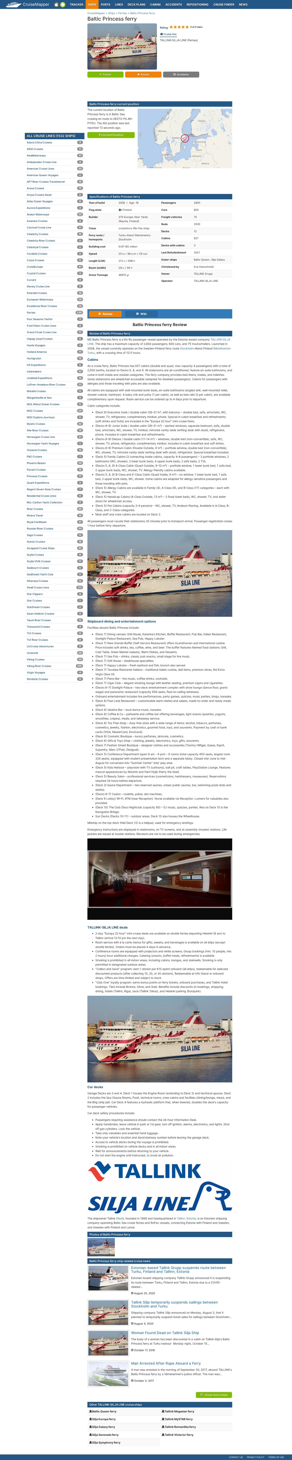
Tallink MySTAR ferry (179, 1419)
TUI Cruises (54, 633)
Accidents (173, 4)
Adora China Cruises (54, 142)
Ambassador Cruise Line (54, 162)
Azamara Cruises (54, 221)
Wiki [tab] (143, 314)
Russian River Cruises (54, 528)
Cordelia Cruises (54, 253)
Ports (105, 4)
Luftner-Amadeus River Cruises (54, 384)
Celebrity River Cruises (54, 240)
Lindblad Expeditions (54, 378)
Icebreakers (54, 371)
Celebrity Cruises (54, 234)
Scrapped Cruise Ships (54, 548)
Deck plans (136, 4)
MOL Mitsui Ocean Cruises (54, 404)
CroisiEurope (54, 266)
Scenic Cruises (54, 541)
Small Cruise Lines (54, 587)
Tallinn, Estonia (186, 1218)
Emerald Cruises (54, 292)
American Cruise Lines (54, 168)
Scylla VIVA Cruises (54, 561)
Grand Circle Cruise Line (54, 332)
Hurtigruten (54, 358)
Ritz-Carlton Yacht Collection (54, 502)
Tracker (76, 4)
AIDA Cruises (54, 149)
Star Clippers (54, 594)
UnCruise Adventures (54, 646)
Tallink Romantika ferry (180, 1426)
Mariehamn (221, 348)
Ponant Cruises (54, 469)
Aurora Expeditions (54, 207)
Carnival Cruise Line (54, 227)
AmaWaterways (54, 155)
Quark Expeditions (54, 482)
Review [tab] (106, 314)
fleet (120, 1218)
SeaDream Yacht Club (54, 574)
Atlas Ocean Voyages (54, 201)
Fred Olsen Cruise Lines (54, 325)
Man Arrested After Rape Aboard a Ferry (166, 1363)
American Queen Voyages (54, 175)
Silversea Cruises (54, 580)
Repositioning (198, 4)
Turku (91, 352)
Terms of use (276, 1457)
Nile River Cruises (54, 430)
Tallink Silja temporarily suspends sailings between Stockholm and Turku (174, 1304)
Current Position (112, 135)
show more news (215, 1395)
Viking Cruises (54, 659)
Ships (92, 4)
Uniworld (54, 652)
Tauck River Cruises (54, 620)
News (243, 4)
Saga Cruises (54, 535)
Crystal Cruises (54, 273)
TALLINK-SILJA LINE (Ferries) (179, 40)
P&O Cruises (54, 456)
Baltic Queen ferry (104, 1411)
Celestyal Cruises (54, 247)
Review (145, 74)
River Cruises (54, 508)
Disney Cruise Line (54, 286)
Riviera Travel (54, 515)
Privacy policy (255, 1457)
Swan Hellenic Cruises (54, 613)
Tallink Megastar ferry (179, 1411)
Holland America (54, 351)
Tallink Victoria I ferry (179, 1434)
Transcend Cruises (54, 626)
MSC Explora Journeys (54, 417)
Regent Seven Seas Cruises (54, 489)
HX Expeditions (54, 364)
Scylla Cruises (54, 554)
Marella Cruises (54, 391)
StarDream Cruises (54, 607)
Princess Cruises (54, 476)
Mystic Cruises (54, 423)
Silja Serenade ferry (105, 1434)
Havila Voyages (54, 345)
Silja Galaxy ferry (103, 1426)
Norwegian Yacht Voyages (54, 443)
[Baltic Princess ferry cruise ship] (122, 46)
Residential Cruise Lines (54, 495)
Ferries (54, 312)
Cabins (155, 4)
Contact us (236, 1457)
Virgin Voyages (54, 672)
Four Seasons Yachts (54, 319)
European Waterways (54, 299)
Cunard (54, 279)
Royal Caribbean (54, 522)
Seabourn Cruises (54, 567)
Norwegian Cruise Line (54, 436)
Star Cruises (54, 600)
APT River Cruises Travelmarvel (54, 181)
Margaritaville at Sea (54, 397)
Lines (119, 4)
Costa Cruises (54, 260)
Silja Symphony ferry (106, 1442)
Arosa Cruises (54, 188)
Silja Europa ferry (104, 1419)
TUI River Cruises (54, 639)
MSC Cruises (54, 410)
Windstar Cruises (54, 679)
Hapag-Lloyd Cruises (54, 338)
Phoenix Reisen (54, 463)
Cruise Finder (223, 4)
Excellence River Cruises (54, 306)
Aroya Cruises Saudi (54, 194)
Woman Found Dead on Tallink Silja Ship (165, 1333)
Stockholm (187, 348)
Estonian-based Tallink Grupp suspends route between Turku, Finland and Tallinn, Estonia (178, 1270)
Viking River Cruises (54, 666)
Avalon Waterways (54, 214)
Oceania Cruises (54, 450)
